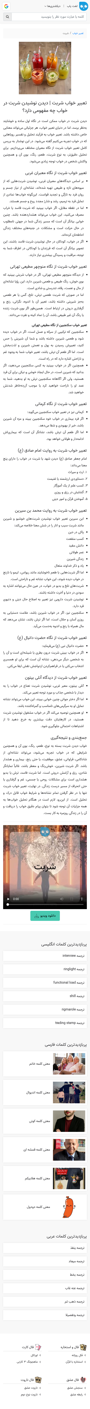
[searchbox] (45, 17)
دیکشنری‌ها (53, 6)
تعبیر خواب (78, 33)
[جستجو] (7, 17)
